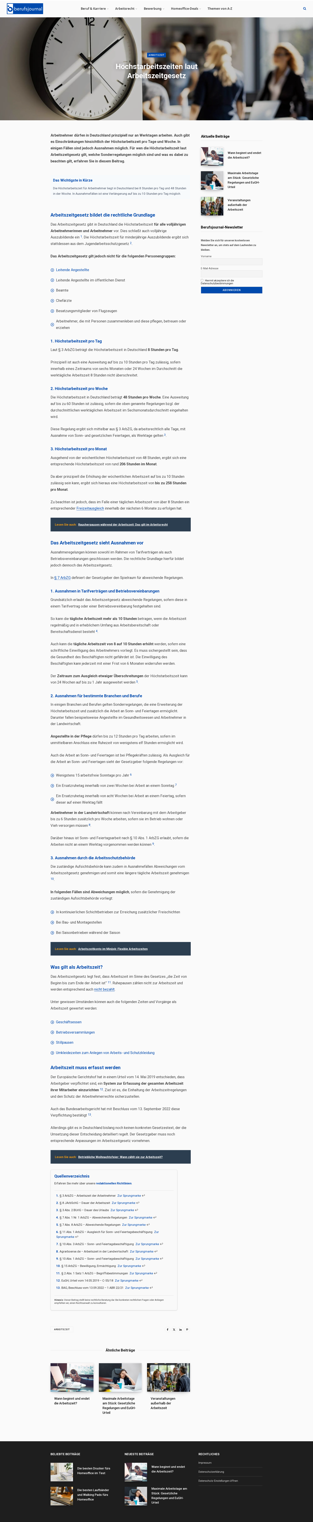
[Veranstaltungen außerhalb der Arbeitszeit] (214, 206)
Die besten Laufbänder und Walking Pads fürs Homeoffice (93, 1494)
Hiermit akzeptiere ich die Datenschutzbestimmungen (217, 282)
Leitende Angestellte (72, 270)
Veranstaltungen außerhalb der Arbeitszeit (163, 1403)
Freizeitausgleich (90, 508)
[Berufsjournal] (25, 8)
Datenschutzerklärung (211, 1471)
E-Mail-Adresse (209, 268)
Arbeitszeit (156, 55)
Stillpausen (64, 1042)
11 (109, 982)
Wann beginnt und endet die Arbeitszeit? (244, 155)
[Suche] (304, 8)
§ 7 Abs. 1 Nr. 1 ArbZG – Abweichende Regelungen (93, 1217)
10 (52, 879)
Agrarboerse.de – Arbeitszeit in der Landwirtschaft (94, 1251)
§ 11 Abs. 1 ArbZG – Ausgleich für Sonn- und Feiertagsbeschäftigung (106, 1232)
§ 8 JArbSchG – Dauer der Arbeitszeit (85, 1203)
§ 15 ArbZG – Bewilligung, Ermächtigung (88, 1266)
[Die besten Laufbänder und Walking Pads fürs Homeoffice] (64, 1496)
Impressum (205, 1462)
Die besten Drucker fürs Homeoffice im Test (93, 1471)
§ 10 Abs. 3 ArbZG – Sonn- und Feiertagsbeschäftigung (97, 1244)
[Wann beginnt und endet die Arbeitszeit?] (72, 1377)
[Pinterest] (187, 1329)
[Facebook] (167, 1329)
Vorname (206, 256)
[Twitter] (174, 1329)
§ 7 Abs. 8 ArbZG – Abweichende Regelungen (90, 1224)
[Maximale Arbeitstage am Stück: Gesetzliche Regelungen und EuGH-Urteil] (214, 181)
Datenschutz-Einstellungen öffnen (218, 1480)
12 (101, 1089)
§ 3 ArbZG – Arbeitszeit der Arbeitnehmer (88, 1195)
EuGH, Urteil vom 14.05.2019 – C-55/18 (87, 1280)
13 (89, 1114)
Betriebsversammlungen (75, 1032)
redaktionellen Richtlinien (114, 1183)
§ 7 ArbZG (62, 577)
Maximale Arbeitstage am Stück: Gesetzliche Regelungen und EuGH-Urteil (244, 180)
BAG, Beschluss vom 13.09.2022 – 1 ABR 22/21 (92, 1288)
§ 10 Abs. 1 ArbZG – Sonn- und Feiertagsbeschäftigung (97, 1258)
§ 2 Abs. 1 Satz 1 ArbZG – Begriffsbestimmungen (94, 1273)
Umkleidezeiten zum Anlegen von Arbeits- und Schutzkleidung (105, 1053)
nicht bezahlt (104, 989)
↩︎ (143, 1195)
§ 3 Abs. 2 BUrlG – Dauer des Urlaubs (84, 1210)
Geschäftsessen (69, 1022)
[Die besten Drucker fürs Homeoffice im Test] (64, 1472)
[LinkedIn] (180, 1329)
